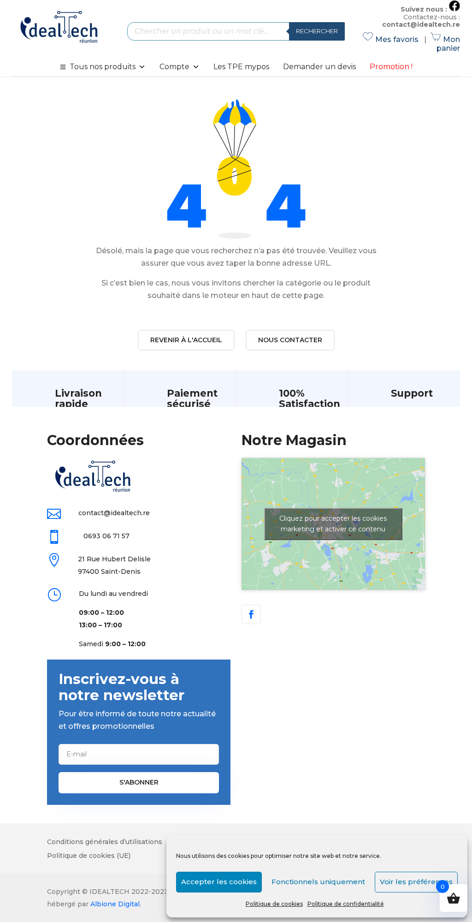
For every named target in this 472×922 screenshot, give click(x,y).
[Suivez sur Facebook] (251, 614)
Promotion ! (391, 66)
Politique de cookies (274, 903)
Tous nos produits (103, 66)
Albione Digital (115, 904)
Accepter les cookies (219, 881)
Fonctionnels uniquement (318, 881)
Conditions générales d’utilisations (104, 842)
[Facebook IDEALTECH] (454, 9)
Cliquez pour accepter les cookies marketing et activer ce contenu (333, 523)
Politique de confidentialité (345, 903)
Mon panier (445, 44)
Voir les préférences (416, 881)
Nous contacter (290, 340)
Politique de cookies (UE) (88, 856)
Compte (174, 66)
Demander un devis (319, 66)
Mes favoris (392, 39)
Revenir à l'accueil (186, 340)
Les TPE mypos (241, 66)
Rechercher (317, 31)
